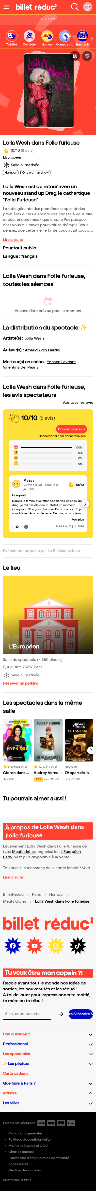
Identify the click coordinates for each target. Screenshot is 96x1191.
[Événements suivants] (91, 750)
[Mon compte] (87, 6)
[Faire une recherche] (74, 6)
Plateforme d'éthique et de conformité (38, 1158)
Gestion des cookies (24, 1170)
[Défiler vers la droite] (92, 39)
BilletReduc (13, 895)
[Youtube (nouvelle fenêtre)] (34, 946)
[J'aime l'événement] (87, 56)
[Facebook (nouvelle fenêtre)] (13, 946)
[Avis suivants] (85, 504)
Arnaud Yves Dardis (42, 350)
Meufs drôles (24, 851)
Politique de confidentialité (29, 1139)
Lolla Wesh (34, 338)
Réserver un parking (21, 683)
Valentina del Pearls (20, 367)
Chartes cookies (21, 1152)
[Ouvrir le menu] (8, 6)
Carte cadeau (15, 1073)
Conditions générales (25, 1133)
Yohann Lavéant (61, 362)
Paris (7, 857)
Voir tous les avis (78, 402)
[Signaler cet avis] (26, 526)
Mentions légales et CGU (28, 1146)
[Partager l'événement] (75, 56)
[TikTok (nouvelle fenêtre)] (78, 946)
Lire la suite (13, 240)
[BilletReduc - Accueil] (36, 7)
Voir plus (78, 519)
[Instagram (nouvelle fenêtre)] (56, 946)
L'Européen (12, 157)
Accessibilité (18, 1164)
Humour (56, 895)
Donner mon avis (71, 429)
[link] (11, 38)
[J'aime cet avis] (17, 526)
